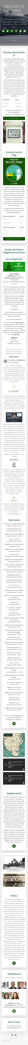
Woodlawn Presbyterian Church (12, 278)
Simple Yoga (16, 334)
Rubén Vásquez (19, 322)
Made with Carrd (6, 1041)
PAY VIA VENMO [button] (14, 118)
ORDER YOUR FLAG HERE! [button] (14, 238)
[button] (3, 31)
